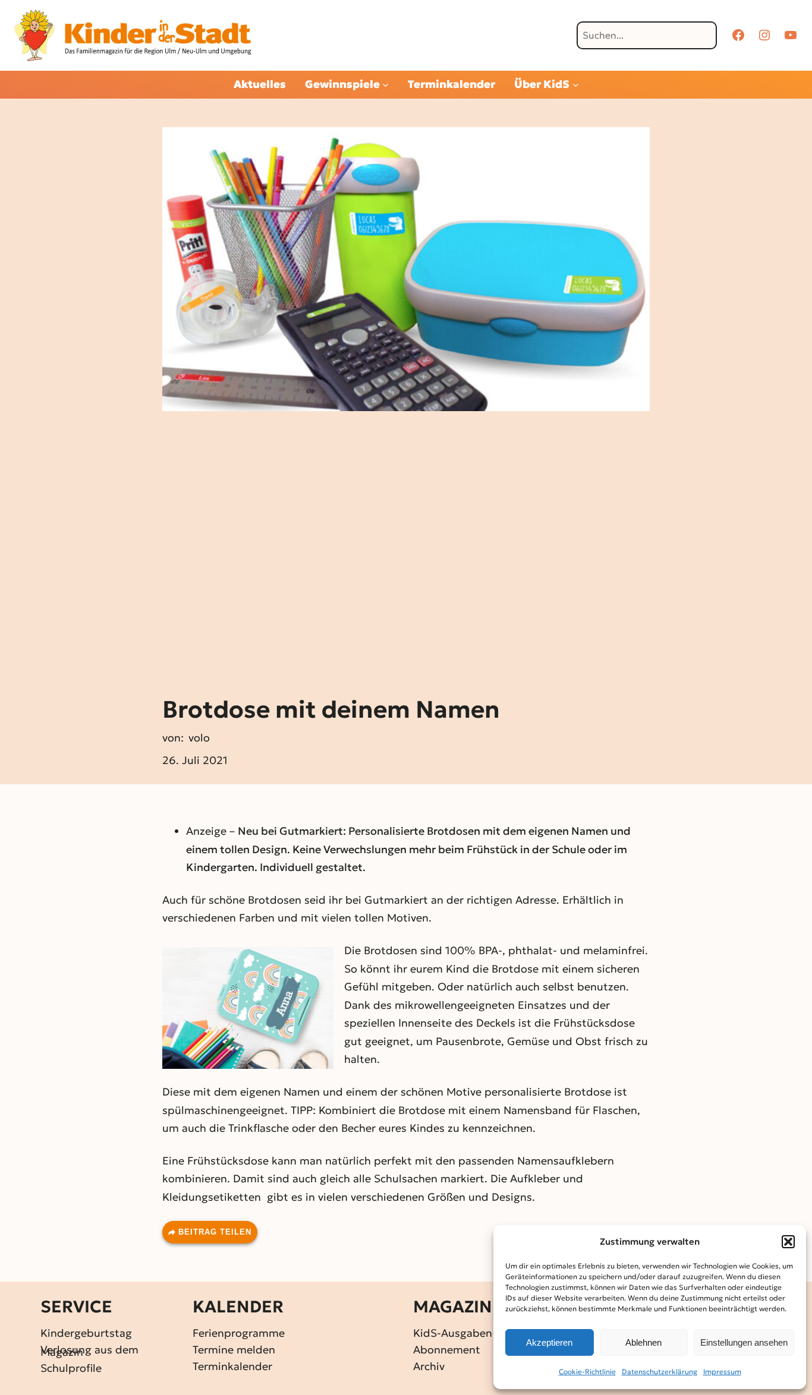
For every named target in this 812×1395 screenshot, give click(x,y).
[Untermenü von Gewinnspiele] (385, 84)
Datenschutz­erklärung (659, 1371)
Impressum (722, 1371)
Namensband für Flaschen (570, 1110)
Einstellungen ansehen (744, 1342)
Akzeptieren (549, 1342)
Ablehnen (643, 1342)
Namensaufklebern (565, 1160)
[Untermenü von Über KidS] (575, 84)
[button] (788, 1242)
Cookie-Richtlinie (587, 1371)
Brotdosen (274, 900)
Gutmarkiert (396, 900)
